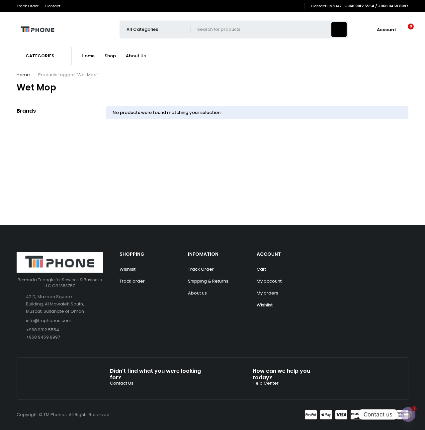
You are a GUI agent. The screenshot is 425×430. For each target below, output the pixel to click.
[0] (405, 29)
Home (23, 75)
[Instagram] (296, 6)
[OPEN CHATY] (408, 414)
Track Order (28, 6)
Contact (52, 6)
